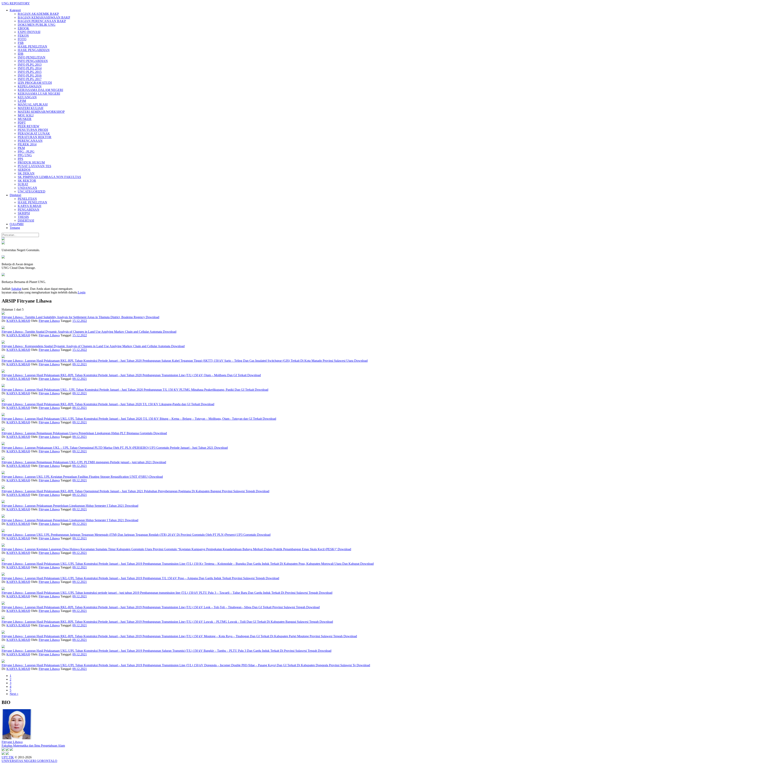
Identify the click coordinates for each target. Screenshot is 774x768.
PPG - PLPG (26, 151)
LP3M (22, 101)
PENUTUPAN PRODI (33, 130)
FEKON (23, 35)
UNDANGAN (27, 188)
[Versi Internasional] (3, 239)
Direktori (15, 195)
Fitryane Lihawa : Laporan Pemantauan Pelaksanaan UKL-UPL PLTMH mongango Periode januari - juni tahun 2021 (77, 462)
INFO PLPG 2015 (30, 72)
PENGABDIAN (28, 209)
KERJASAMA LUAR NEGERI (39, 93)
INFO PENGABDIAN (33, 61)
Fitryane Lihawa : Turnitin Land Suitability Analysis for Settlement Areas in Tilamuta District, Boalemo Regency (74, 317)
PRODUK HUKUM (31, 162)
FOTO (22, 39)
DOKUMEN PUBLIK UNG (36, 24)
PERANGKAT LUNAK (34, 133)
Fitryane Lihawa (49, 320)
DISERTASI (26, 220)
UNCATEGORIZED (31, 191)
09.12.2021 (79, 364)
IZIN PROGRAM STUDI (35, 82)
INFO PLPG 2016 (30, 75)
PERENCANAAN (30, 140)
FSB (21, 43)
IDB (20, 53)
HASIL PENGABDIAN (34, 50)
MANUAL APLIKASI (33, 104)
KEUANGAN (27, 97)
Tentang (15, 227)
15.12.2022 (79, 320)
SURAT (23, 184)
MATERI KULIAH (30, 108)
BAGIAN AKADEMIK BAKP (38, 14)
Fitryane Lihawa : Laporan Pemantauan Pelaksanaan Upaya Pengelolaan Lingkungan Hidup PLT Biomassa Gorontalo (77, 433)
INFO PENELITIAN (31, 57)
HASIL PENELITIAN (32, 46)
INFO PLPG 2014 (30, 68)
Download (152, 317)
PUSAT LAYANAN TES (34, 166)
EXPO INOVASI (29, 32)
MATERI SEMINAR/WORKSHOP (41, 111)
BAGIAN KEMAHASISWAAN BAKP (44, 17)
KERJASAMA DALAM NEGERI (40, 90)
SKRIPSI (24, 213)
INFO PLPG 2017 (30, 79)
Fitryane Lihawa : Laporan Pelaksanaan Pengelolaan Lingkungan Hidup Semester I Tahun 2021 (63, 505)
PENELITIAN (27, 198)
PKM (21, 148)
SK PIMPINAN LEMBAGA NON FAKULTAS (49, 177)
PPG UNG (25, 155)
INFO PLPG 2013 (30, 64)
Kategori (15, 10)
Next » (14, 693)
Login (81, 292)
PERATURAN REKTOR (34, 137)
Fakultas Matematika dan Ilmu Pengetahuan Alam (33, 745)
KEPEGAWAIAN (30, 86)
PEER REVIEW (28, 126)
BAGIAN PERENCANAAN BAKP (42, 21)
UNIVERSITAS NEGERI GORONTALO (29, 761)
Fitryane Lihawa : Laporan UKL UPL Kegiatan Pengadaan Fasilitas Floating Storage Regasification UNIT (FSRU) (75, 476)
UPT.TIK (8, 757)
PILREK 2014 (27, 144)
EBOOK (23, 28)
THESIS (23, 217)
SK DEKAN (26, 173)
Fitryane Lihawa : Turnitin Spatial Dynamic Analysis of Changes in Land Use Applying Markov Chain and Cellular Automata (82, 331)
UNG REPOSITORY (16, 3)
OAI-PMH (17, 224)
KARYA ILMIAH (29, 206)
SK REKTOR (27, 180)
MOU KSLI (25, 115)
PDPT (22, 122)
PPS (20, 159)
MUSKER (24, 119)
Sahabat (16, 288)
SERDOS (24, 169)
